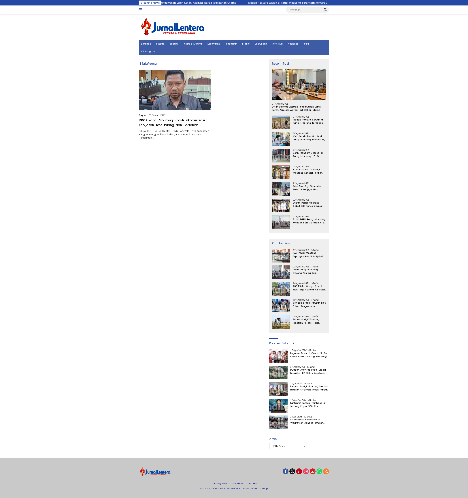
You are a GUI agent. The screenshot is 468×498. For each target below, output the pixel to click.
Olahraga (146, 51)
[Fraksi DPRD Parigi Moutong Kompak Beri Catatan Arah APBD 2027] (281, 222)
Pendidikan (231, 44)
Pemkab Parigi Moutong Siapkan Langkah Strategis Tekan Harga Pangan (309, 388)
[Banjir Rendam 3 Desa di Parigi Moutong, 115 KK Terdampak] (281, 155)
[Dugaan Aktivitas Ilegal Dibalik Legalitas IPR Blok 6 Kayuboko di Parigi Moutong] (278, 372)
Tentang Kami (219, 483)
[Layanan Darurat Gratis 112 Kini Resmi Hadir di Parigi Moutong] (278, 356)
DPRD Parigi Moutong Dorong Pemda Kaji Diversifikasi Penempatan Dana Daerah (307, 271)
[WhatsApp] (319, 471)
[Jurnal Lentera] (173, 26)
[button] (325, 9)
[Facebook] (285, 471)
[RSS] (326, 471)
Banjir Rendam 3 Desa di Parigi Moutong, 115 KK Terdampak (308, 155)
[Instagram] (306, 471)
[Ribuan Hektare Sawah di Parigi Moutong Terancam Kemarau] (281, 122)
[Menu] (141, 10)
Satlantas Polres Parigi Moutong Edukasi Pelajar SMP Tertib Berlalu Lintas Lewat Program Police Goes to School (307, 171)
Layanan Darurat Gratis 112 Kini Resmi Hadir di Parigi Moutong (308, 355)
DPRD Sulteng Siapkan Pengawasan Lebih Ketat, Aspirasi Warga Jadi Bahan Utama (163, 2)
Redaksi (253, 483)
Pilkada (160, 44)
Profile (246, 44)
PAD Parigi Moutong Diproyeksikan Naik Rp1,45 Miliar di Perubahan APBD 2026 (308, 255)
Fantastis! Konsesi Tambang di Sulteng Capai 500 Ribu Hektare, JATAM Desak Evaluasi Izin (308, 405)
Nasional (293, 44)
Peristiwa (277, 44)
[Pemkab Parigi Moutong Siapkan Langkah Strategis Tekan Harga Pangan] (278, 389)
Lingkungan (261, 44)
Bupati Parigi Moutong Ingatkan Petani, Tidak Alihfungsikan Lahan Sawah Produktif (308, 321)
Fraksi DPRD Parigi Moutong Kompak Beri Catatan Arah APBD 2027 (309, 221)
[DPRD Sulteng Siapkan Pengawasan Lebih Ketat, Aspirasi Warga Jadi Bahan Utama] (299, 84)
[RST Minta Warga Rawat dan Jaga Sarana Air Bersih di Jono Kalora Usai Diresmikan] (281, 289)
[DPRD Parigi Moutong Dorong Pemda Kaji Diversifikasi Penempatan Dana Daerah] (281, 272)
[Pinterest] (299, 471)
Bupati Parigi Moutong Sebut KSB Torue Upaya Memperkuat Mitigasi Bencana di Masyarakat (307, 205)
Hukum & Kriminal (192, 44)
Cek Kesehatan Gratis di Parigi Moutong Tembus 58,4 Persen (309, 138)
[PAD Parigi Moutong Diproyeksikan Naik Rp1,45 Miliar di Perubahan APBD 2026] (281, 256)
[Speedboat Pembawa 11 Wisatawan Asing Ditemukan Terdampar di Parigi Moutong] (278, 422)
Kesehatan (213, 44)
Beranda (146, 44)
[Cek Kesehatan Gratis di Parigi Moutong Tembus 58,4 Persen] (281, 139)
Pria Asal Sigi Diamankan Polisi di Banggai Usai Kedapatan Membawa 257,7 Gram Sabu (309, 188)
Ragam (174, 44)
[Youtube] (313, 471)
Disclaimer (238, 483)
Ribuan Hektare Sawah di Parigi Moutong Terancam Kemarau (267, 2)
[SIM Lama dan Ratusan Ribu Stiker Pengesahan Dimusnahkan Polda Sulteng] (281, 305)
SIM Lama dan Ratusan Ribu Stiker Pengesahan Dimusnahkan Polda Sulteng (309, 305)
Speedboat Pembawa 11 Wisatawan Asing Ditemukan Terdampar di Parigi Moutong (308, 421)
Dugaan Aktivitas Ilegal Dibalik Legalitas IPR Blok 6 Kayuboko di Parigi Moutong (309, 372)
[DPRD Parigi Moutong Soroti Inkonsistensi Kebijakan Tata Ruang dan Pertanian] (175, 90)
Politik (306, 44)
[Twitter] (292, 471)
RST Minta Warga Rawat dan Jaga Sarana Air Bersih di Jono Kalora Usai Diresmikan (309, 288)
